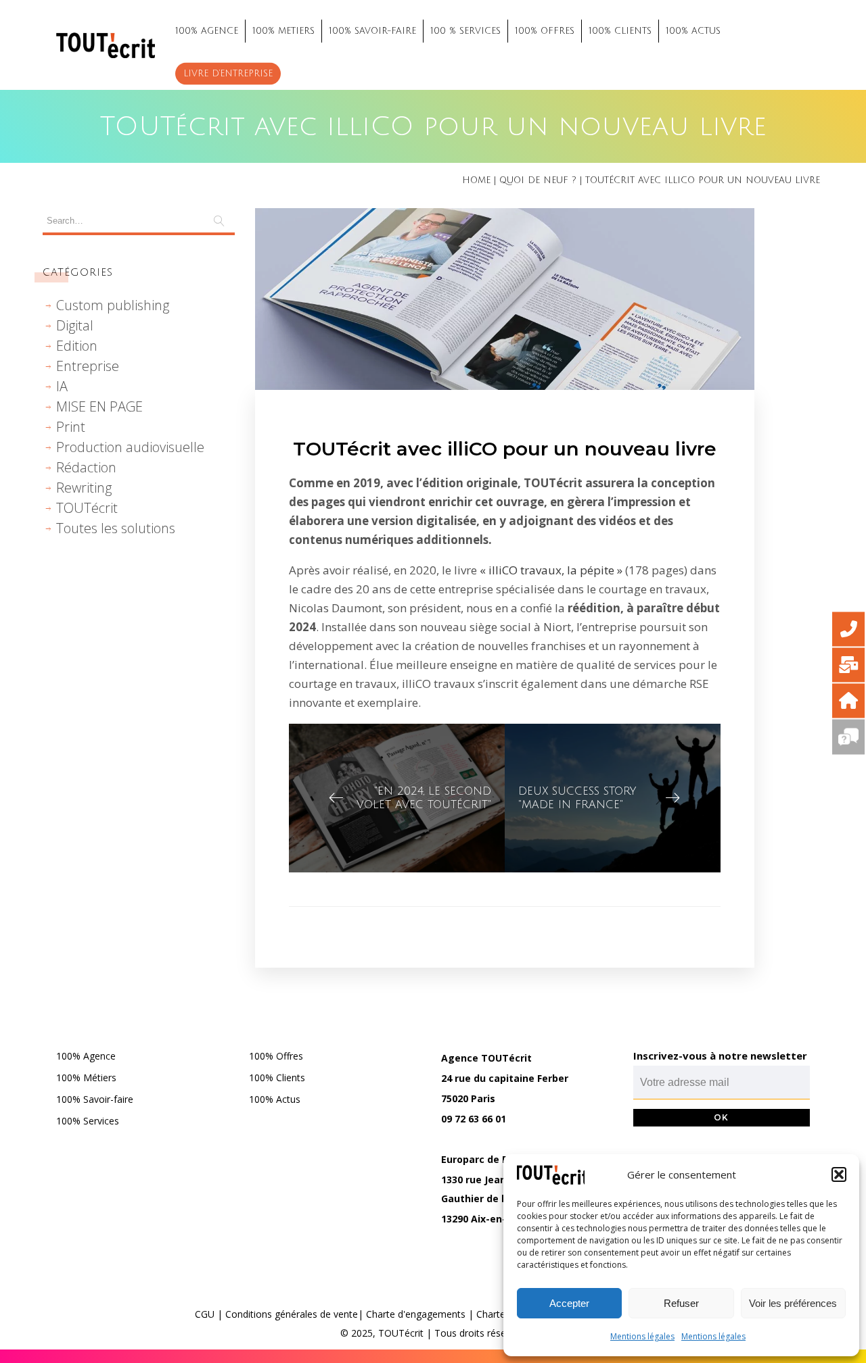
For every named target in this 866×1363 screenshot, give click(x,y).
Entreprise (87, 366)
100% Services (87, 1120)
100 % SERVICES (465, 31)
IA (62, 386)
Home (476, 180)
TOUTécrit (87, 508)
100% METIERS (283, 31)
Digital (74, 325)
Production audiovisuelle (130, 447)
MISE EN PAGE (99, 406)
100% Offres (276, 1055)
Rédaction (86, 467)
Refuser (681, 1303)
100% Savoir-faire (94, 1099)
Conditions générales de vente (291, 1314)
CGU (204, 1314)
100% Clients (277, 1077)
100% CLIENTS (620, 31)
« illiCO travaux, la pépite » (549, 570)
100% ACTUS (693, 31)
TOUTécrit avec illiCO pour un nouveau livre (504, 448)
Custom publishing (112, 305)
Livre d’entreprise (228, 73)
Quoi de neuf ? (537, 180)
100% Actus (274, 1099)
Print (70, 427)
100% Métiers (86, 1077)
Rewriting (84, 487)
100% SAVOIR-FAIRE (372, 31)
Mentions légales (642, 1336)
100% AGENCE (206, 31)
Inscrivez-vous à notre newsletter (720, 1055)
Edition (76, 346)
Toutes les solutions (115, 528)
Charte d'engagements (415, 1314)
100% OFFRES (544, 31)
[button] (839, 1174)
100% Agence (86, 1055)
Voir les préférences (793, 1303)
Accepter (569, 1303)
